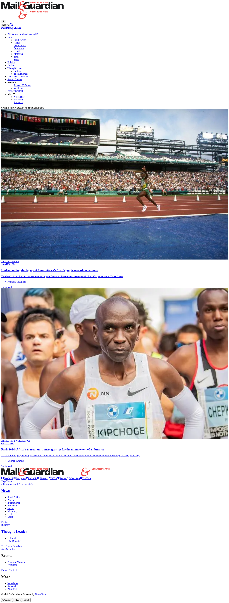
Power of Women (16, 562)
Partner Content (9, 570)
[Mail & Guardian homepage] (114, 10)
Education (12, 505)
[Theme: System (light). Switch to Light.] (5, 25)
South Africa (13, 497)
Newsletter (12, 583)
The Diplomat (14, 541)
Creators (10, 481)
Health (10, 508)
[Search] (11, 25)
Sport (10, 516)
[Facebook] (2, 28)
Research (12, 586)
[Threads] (10, 28)
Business (5, 525)
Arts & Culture (8, 549)
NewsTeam (40, 594)
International (13, 502)
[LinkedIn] (7, 28)
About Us (12, 589)
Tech (9, 514)
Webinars (12, 565)
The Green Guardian (11, 546)
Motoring (12, 511)
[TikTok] (12, 28)
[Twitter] (15, 28)
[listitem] (7, 478)
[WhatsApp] (17, 28)
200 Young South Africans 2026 (17, 484)
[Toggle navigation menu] (3, 21)
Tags (3, 481)
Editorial (11, 538)
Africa (10, 500)
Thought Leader (14, 531)
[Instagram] (5, 28)
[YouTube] (20, 28)
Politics (4, 522)
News (5, 491)
